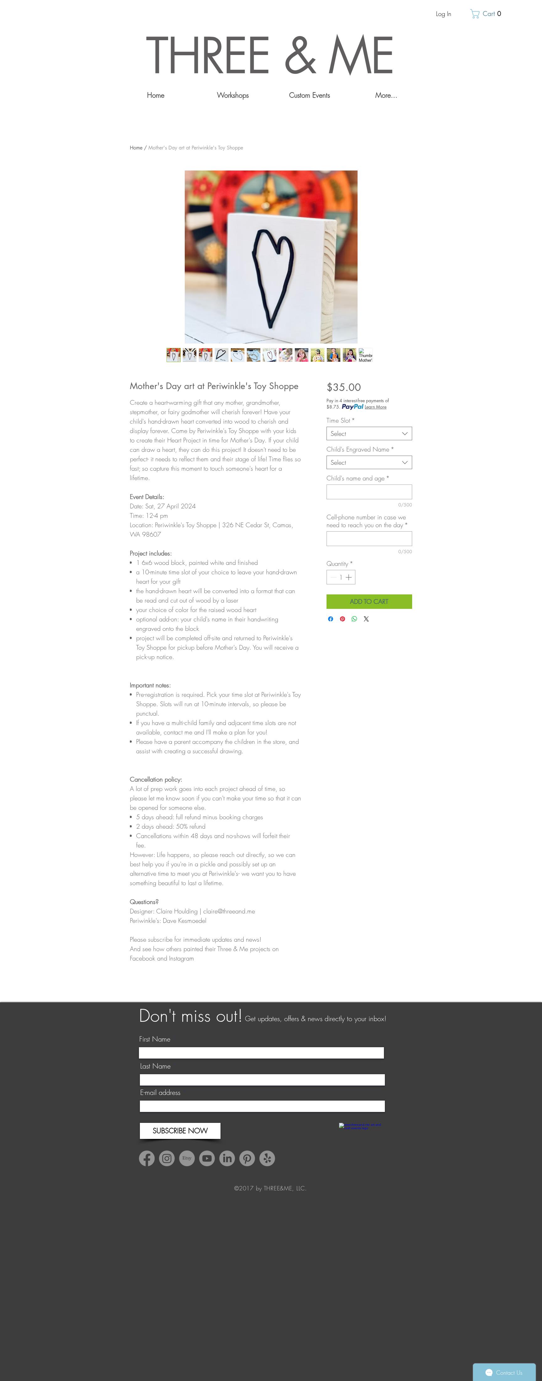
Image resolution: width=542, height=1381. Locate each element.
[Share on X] (366, 619)
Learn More (375, 407)
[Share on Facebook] (330, 619)
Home (136, 147)
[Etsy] (187, 1158)
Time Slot (341, 420)
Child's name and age (358, 478)
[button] (488, 14)
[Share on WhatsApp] (354, 619)
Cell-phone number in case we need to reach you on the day (367, 521)
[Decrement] (332, 577)
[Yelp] (267, 1158)
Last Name (155, 1066)
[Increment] (349, 577)
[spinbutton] (341, 577)
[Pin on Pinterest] (342, 619)
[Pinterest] (247, 1158)
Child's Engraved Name (360, 449)
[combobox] (369, 433)
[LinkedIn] (227, 1158)
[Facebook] (147, 1158)
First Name (154, 1039)
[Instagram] (167, 1158)
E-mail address (160, 1092)
